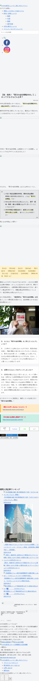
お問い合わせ (8, 668)
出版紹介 (3, 435)
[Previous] (2, 678)
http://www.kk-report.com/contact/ (13, 409)
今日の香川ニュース (10, 26)
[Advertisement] (19, 73)
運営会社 (6, 670)
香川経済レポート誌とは (12, 665)
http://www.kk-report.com (8, 657)
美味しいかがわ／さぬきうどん (14, 11)
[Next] (6, 678)
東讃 (8, 16)
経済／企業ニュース (10, 13)
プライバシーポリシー (11, 663)
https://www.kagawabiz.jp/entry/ (13, 419)
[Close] (10, 679)
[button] (34, 429)
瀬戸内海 (10, 24)
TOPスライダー (23, 435)
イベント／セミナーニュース (13, 29)
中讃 (8, 18)
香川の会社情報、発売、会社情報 (9, 437)
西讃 (8, 21)
